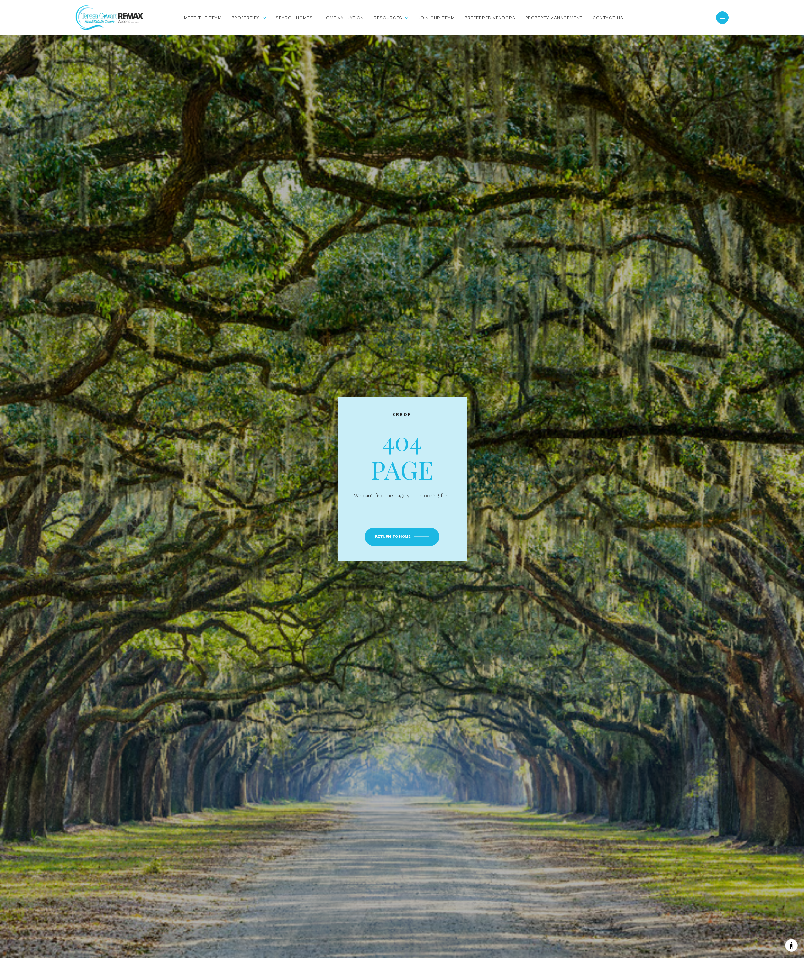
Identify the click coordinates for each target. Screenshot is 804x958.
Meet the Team (203, 17)
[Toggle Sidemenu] (722, 17)
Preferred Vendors (490, 17)
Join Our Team (436, 17)
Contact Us (608, 17)
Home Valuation (343, 17)
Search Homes (294, 17)
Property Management (554, 17)
